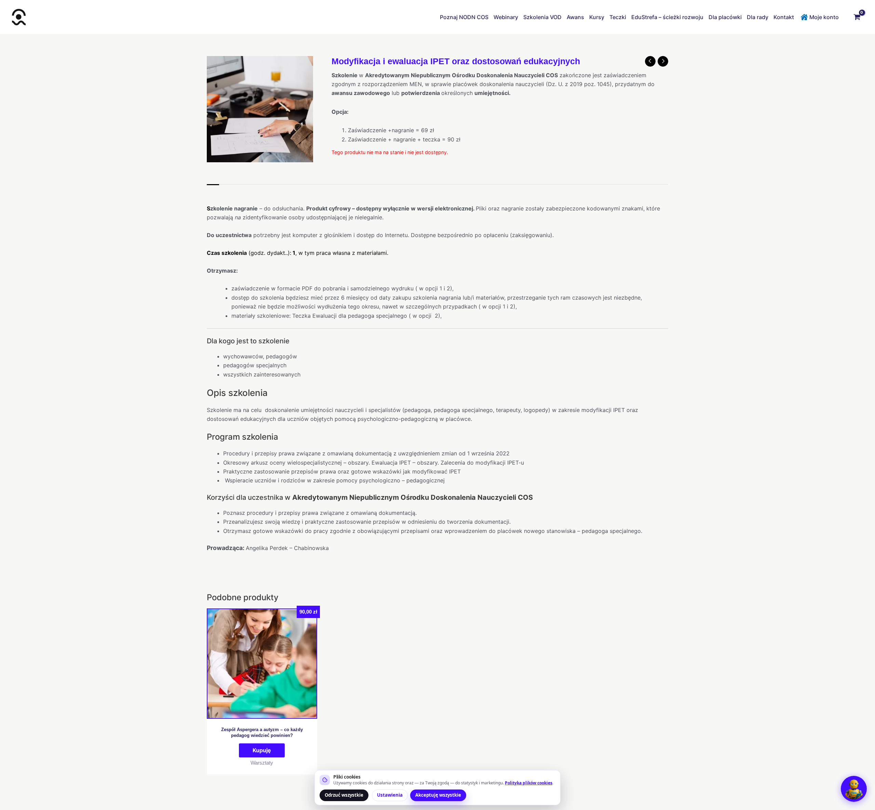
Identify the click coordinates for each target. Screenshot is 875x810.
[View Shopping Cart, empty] (857, 17)
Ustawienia (390, 795)
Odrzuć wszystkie (344, 795)
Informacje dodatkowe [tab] (256, 191)
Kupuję (262, 750)
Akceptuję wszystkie (438, 795)
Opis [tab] (213, 191)
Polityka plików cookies (528, 783)
